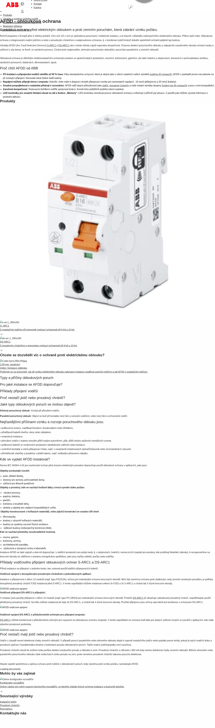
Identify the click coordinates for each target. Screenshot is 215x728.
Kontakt (38, 4)
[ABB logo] (12, 4)
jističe (105, 85)
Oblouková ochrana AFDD (16, 30)
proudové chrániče (119, 85)
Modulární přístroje (12, 26)
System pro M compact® (174, 85)
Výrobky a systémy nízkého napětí (20, 19)
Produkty (7, 15)
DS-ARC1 (63, 45)
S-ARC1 (51, 45)
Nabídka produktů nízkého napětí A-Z (22, 22)
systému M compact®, (161, 74)
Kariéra (37, 7)
